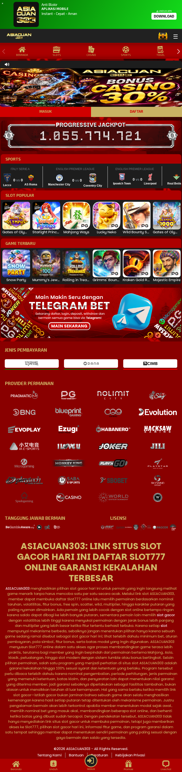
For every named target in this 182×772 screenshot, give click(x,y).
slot (164, 625)
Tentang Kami (49, 755)
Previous (2, 52)
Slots (57, 54)
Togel (160, 54)
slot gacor (166, 614)
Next (177, 52)
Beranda (22, 54)
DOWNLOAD (164, 16)
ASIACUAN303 (17, 588)
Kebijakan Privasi (130, 755)
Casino (91, 54)
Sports (126, 54)
